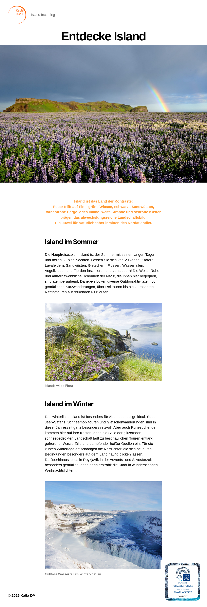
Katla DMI (28, 595)
